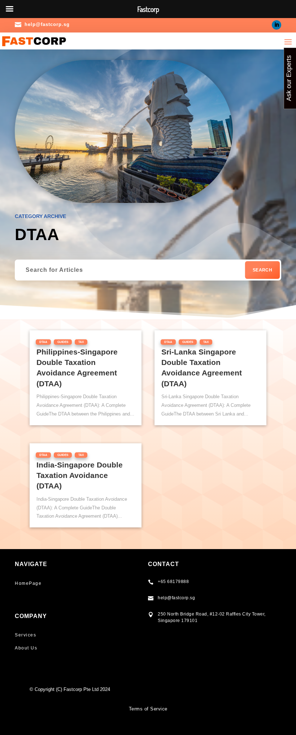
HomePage (28, 583)
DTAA (43, 342)
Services (25, 635)
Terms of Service (148, 709)
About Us (26, 648)
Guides (62, 342)
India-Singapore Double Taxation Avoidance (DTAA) (79, 475)
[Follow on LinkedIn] (276, 25)
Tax (81, 342)
